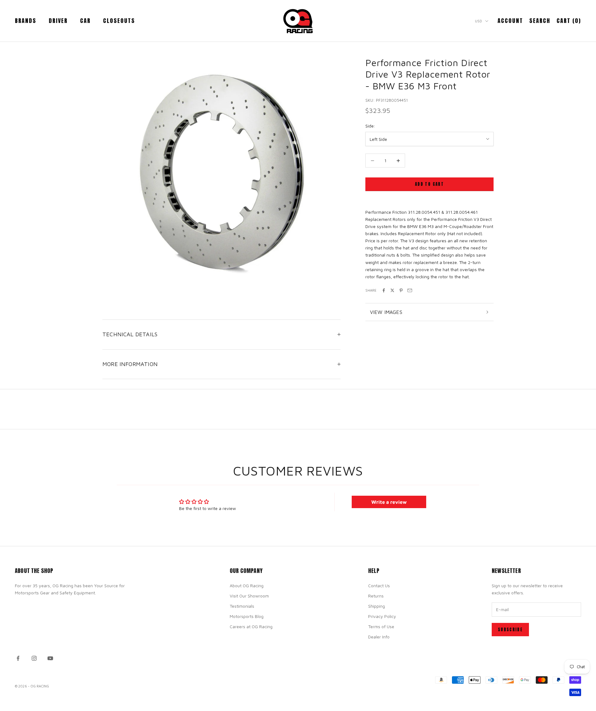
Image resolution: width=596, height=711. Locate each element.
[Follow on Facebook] (18, 658)
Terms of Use (381, 626)
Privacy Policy (382, 616)
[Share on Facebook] (383, 290)
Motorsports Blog (247, 616)
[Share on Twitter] (392, 290)
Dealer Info (379, 636)
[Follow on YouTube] (50, 658)
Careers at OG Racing (251, 626)
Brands (25, 20)
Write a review (389, 502)
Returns (376, 595)
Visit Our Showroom (249, 595)
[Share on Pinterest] (401, 290)
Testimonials (242, 606)
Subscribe (510, 630)
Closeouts (119, 20)
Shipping (376, 606)
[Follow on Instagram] (34, 658)
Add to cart (429, 184)
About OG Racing (247, 585)
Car (85, 20)
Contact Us (379, 585)
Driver (58, 20)
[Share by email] (409, 290)
